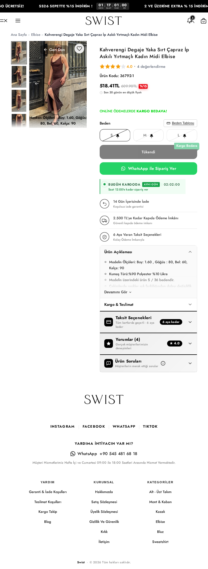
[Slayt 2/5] (19, 77)
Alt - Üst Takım (160, 491)
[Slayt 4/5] (19, 125)
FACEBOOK (94, 426)
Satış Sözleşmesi (104, 501)
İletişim (104, 541)
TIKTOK (150, 426)
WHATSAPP (124, 426)
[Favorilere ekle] (79, 48)
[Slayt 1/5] (19, 53)
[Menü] (3, 21)
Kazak (160, 511)
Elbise (160, 521)
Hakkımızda (104, 491)
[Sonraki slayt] (81, 84)
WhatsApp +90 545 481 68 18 (107, 454)
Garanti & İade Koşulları (48, 491)
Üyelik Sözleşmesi (104, 511)
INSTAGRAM (62, 426)
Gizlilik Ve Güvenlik (104, 521)
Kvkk (104, 531)
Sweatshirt (160, 541)
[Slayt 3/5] (19, 101)
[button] (163, 363)
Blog (47, 521)
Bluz (160, 531)
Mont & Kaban (160, 501)
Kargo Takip (47, 511)
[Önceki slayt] (35, 84)
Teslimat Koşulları (47, 501)
